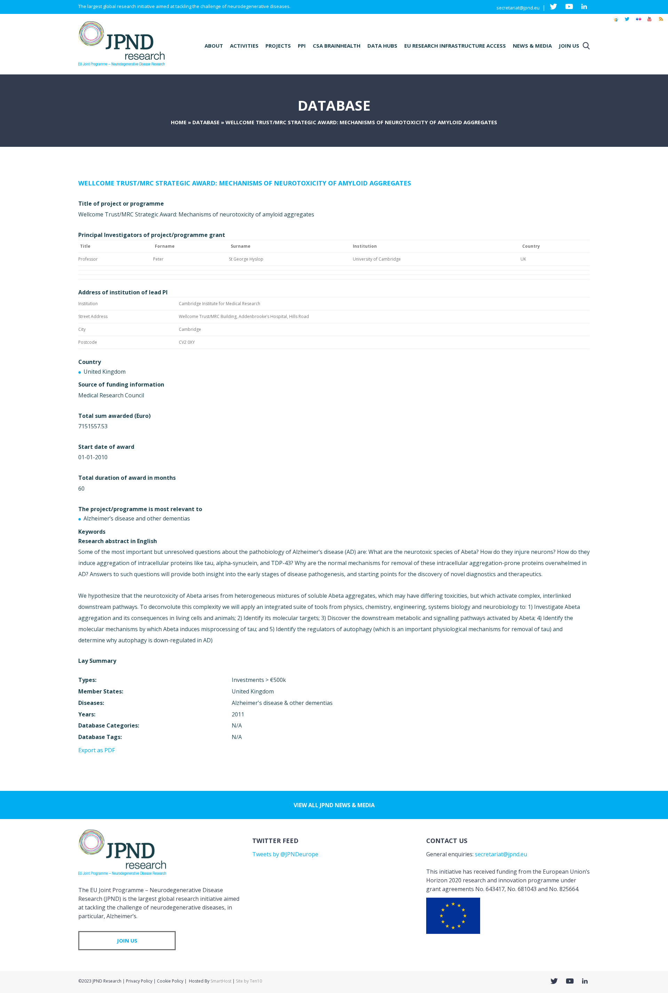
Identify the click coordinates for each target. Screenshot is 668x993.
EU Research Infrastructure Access (455, 45)
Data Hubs (382, 45)
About (214, 45)
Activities (244, 45)
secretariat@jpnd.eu (518, 8)
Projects (278, 45)
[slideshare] (616, 22)
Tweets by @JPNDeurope (285, 854)
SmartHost (220, 981)
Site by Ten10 (249, 981)
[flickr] (638, 22)
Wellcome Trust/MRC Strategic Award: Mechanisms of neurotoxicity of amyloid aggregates (244, 183)
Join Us (569, 45)
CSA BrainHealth (336, 45)
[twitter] (627, 22)
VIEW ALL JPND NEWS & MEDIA (334, 805)
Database (206, 122)
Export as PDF (96, 750)
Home (178, 122)
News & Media (532, 45)
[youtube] (649, 22)
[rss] (661, 22)
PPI (302, 45)
